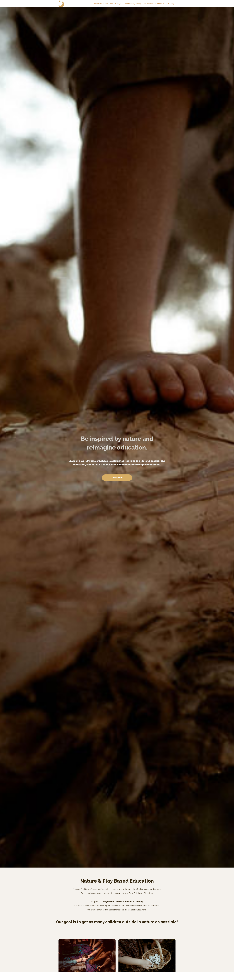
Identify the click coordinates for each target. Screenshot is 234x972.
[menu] (134, 3)
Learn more (117, 477)
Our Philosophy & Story (132, 4)
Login (173, 4)
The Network (148, 4)
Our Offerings (115, 4)
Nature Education (101, 4)
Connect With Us (162, 4)
